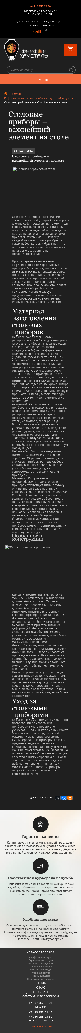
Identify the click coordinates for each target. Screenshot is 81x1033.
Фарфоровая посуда (40, 957)
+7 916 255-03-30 (40, 6)
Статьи (34, 25)
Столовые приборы (41, 966)
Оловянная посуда (40, 969)
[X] (58, 798)
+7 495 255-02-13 (47, 11)
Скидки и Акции (52, 21)
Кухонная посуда (40, 972)
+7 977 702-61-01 (40, 1003)
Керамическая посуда (40, 960)
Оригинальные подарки (40, 978)
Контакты (48, 25)
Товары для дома (40, 975)
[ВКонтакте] (64, 798)
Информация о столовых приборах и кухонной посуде (37, 98)
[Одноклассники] (70, 798)
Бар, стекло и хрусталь (40, 963)
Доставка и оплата (27, 21)
